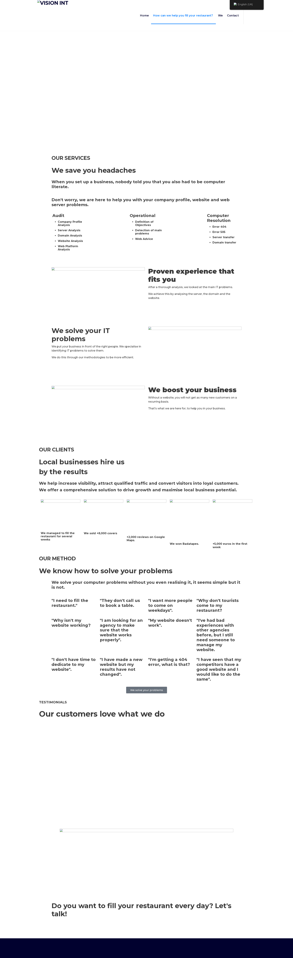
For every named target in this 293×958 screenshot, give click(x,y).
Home (144, 15)
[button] (33, 774)
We (220, 15)
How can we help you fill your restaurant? (183, 15)
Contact (233, 15)
